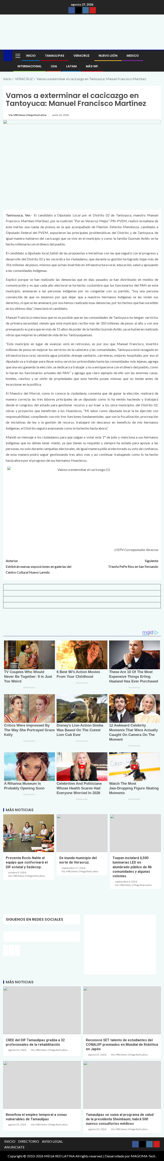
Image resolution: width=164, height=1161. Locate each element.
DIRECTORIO (28, 1141)
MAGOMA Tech (143, 1156)
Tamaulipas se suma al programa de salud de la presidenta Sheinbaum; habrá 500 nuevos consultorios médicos (120, 1119)
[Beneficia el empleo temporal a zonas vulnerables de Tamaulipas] (42, 1085)
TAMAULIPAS (54, 55)
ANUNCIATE (14, 1147)
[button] (17, 55)
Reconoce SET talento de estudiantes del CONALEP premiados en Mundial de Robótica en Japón (122, 1044)
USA (54, 66)
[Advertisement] (82, 620)
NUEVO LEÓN (108, 55)
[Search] (157, 56)
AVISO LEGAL (52, 1141)
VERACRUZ (81, 55)
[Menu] (17, 55)
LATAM (71, 66)
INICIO (31, 55)
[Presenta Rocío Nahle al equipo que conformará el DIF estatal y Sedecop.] (28, 833)
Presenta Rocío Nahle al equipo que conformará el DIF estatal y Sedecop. (27, 862)
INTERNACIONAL (30, 66)
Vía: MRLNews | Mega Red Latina (28, 115)
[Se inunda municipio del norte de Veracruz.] (82, 833)
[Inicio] (8, 55)
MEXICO (133, 55)
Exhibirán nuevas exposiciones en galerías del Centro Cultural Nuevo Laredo (38, 566)
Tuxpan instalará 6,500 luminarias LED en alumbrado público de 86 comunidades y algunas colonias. (132, 867)
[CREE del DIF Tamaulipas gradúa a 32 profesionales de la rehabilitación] (42, 1010)
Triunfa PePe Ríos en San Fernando (133, 563)
